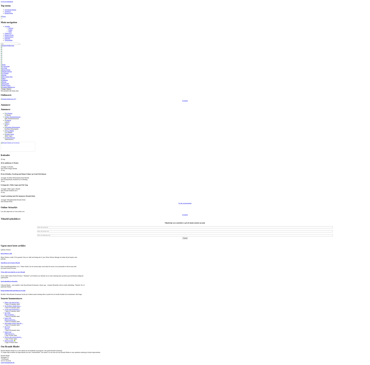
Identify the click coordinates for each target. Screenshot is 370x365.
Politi (10, 31)
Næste (9, 89)
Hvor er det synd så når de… (13, 337)
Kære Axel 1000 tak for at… (10, 332)
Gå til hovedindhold (7, 1)
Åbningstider (9, 40)
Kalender (7, 38)
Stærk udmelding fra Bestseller (9, 281)
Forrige (3, 89)
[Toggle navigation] (1, 18)
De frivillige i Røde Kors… (13, 306)
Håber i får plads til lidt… (12, 302)
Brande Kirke (9, 13)
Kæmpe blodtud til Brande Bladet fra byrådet (13, 290)
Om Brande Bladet (10, 10)
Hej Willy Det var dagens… (10, 313)
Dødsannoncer (9, 37)
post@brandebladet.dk (7, 362)
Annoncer (8, 11)
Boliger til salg (9, 35)
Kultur (10, 30)
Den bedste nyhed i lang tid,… (14, 323)
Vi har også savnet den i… (13, 309)
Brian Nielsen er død (6, 253)
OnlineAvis (8, 33)
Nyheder (7, 26)
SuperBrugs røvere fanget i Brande (10, 262)
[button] (8, 113)
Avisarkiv (185, 101)
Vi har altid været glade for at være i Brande (13, 272)
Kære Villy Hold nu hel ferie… (10, 319)
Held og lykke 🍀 (10, 341)
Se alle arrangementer (185, 203)
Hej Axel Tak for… (8, 327)
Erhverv (10, 28)
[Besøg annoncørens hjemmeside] (185, 45)
